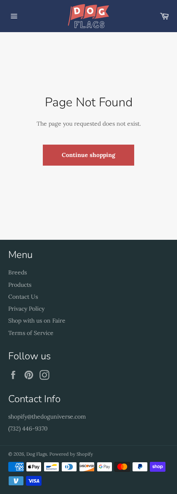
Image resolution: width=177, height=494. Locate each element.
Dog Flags (36, 454)
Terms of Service (31, 333)
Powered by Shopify (71, 454)
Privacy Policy (26, 308)
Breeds (17, 272)
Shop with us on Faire (36, 320)
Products (19, 284)
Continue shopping (88, 155)
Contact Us (23, 296)
